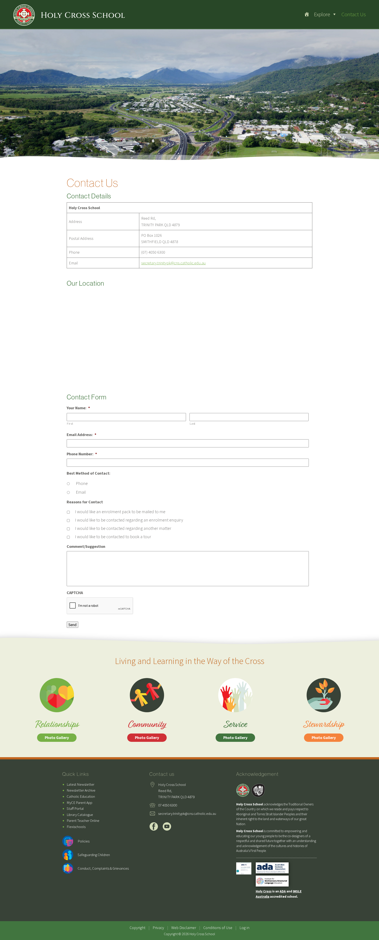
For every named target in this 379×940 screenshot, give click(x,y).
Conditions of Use (217, 927)
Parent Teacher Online (83, 820)
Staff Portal (75, 808)
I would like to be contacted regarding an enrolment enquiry (129, 520)
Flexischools (76, 826)
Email (81, 492)
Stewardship (323, 729)
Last (193, 423)
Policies (83, 841)
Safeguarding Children (94, 854)
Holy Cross (264, 891)
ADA (283, 891)
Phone (82, 483)
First (70, 423)
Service (235, 729)
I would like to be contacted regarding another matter (123, 528)
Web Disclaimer (183, 927)
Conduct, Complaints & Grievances (103, 868)
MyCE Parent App (79, 802)
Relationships (57, 729)
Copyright (137, 927)
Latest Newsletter (80, 784)
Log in (244, 927)
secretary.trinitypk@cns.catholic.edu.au (173, 262)
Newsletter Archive (81, 790)
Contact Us (353, 14)
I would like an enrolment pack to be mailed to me (120, 511)
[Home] (307, 14)
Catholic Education (81, 796)
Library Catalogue (80, 814)
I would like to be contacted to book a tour (113, 536)
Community (147, 729)
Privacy (158, 927)
